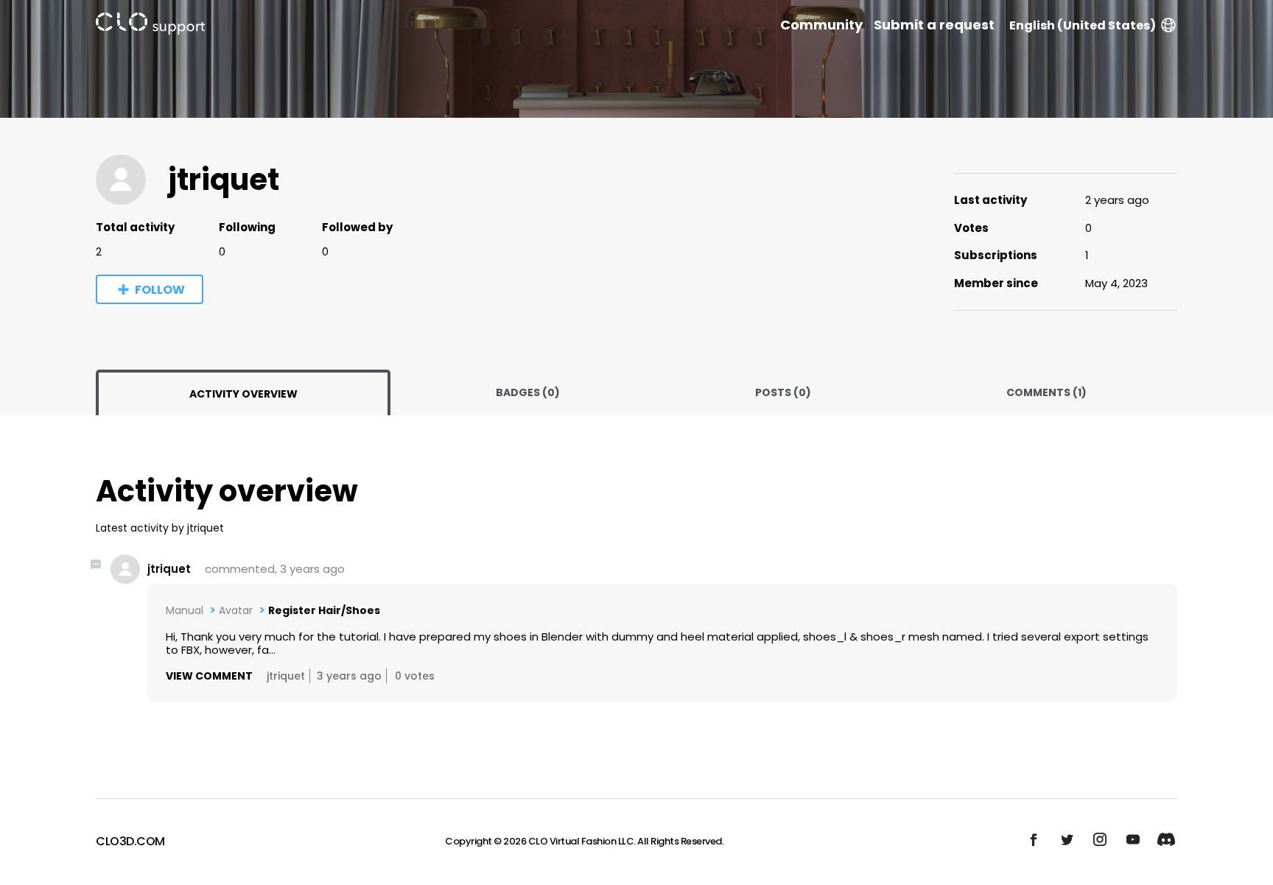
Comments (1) (1046, 392)
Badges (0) (528, 392)
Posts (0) (783, 392)
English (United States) (1082, 25)
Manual (184, 610)
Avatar (236, 610)
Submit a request (934, 25)
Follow (160, 289)
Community (821, 25)
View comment (209, 676)
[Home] (150, 26)
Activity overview (243, 394)
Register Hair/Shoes (324, 610)
